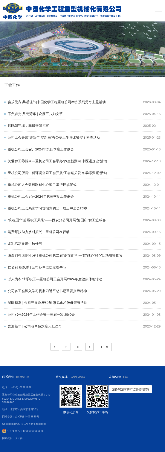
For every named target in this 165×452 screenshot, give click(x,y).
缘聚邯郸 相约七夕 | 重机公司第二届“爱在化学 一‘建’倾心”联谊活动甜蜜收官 (65, 255)
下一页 (104, 347)
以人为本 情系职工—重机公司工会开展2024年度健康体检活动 (55, 278)
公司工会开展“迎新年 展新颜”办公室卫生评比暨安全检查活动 (54, 137)
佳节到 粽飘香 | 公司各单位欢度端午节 (37, 267)
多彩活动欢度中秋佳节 (25, 243)
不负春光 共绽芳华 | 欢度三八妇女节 (35, 113)
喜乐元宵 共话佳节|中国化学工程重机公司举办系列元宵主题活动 (57, 101)
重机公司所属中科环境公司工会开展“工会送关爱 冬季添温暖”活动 (57, 172)
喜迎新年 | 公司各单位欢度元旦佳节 (35, 326)
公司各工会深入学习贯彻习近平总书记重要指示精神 (47, 290)
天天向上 (20, 438)
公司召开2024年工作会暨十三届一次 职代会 (41, 314)
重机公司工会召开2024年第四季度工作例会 (41, 149)
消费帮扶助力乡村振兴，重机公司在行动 (39, 231)
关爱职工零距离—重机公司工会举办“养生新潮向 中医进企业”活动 (57, 160)
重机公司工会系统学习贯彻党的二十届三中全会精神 (47, 208)
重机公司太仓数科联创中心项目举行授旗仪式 (42, 184)
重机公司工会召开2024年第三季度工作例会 (41, 196)
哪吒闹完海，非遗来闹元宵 (28, 125)
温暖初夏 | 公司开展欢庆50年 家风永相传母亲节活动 (47, 302)
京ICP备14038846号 (27, 416)
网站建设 (7, 438)
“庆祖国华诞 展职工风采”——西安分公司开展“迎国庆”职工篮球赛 (57, 219)
